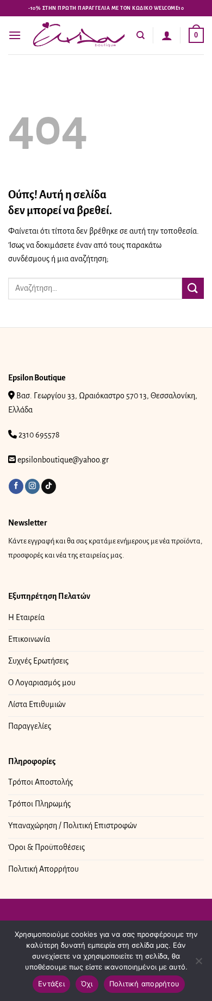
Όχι (87, 983)
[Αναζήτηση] (140, 35)
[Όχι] (198, 964)
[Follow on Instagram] (32, 486)
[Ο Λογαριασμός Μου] (166, 35)
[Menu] (14, 35)
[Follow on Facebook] (16, 486)
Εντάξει (51, 983)
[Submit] (193, 288)
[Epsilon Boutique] (78, 35)
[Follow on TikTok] (48, 486)
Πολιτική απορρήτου (144, 983)
